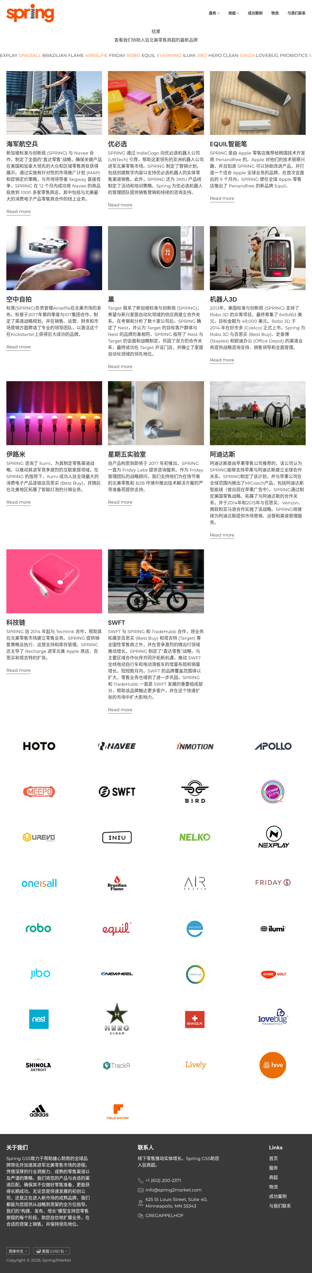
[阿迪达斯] (258, 413)
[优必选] (156, 103)
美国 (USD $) (53, 1251)
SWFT (116, 622)
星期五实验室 (127, 454)
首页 (273, 1158)
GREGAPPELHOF (165, 1215)
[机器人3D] (258, 258)
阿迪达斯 (222, 454)
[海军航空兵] (54, 103)
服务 (273, 1168)
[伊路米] (54, 413)
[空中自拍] (54, 258)
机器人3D (223, 299)
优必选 (117, 144)
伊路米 (15, 454)
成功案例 (278, 1196)
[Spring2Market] (30, 13)
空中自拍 (19, 299)
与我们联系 (280, 1206)
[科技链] (54, 581)
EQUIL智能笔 (228, 144)
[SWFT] (156, 581)
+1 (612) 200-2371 (163, 1180)
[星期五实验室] (156, 413)
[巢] (156, 258)
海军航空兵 (22, 144)
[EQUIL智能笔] (258, 103)
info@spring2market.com (174, 1190)
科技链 (15, 622)
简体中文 (16, 1251)
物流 (273, 1187)
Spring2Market (56, 1260)
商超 (273, 1177)
